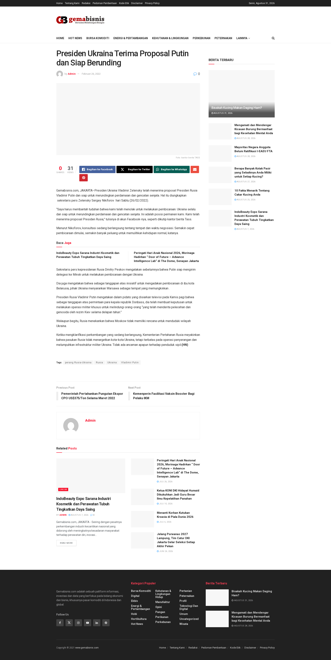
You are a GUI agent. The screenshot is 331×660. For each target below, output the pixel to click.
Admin (72, 73)
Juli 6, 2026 (165, 522)
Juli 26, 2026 (165, 481)
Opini (158, 607)
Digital (135, 595)
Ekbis (134, 600)
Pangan (160, 612)
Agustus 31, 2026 (222, 113)
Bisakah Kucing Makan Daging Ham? (236, 108)
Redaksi (86, 3)
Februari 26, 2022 (91, 73)
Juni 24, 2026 (166, 551)
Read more (66, 543)
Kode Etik (124, 3)
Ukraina (112, 362)
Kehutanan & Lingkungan (170, 38)
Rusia (99, 362)
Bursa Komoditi (97, 38)
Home (59, 3)
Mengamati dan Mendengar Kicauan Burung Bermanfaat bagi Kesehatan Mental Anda (253, 129)
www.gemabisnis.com (87, 647)
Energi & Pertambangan (130, 38)
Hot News (75, 38)
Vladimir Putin (130, 362)
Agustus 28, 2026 (245, 138)
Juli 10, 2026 (165, 503)
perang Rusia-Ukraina (78, 362)
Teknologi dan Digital (188, 607)
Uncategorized (189, 618)
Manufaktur (162, 602)
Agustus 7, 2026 (79, 515)
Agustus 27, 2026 (245, 181)
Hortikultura (139, 618)
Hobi (134, 613)
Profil (183, 600)
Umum (63, 489)
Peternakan (223, 38)
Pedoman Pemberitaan (105, 3)
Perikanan (161, 617)
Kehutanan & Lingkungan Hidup (163, 594)
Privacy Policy (152, 3)
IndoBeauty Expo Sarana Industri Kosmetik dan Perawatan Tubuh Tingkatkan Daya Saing (83, 504)
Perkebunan (201, 38)
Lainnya (241, 38)
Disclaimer (137, 3)
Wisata (183, 623)
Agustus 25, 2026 (245, 199)
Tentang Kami (72, 3)
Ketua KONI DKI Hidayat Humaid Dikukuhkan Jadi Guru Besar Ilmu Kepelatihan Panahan (178, 494)
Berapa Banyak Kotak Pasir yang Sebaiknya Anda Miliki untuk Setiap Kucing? (252, 172)
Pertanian (185, 590)
